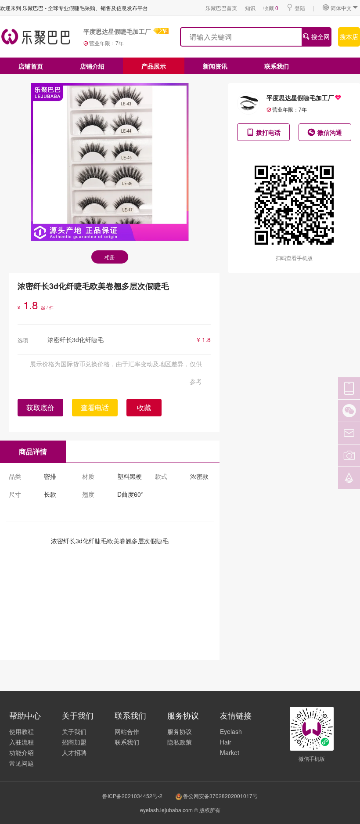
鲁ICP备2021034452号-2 (132, 795)
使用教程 (21, 731)
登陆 (300, 7)
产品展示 (153, 65)
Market (229, 752)
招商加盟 (74, 741)
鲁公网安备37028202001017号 (220, 795)
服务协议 (179, 731)
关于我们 (74, 731)
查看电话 (95, 407)
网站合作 (127, 731)
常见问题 (21, 763)
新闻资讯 (215, 65)
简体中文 (341, 7)
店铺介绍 (92, 65)
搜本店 (349, 36)
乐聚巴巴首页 (221, 7)
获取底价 (40, 407)
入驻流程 (21, 741)
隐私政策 (179, 741)
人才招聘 (74, 752)
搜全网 (320, 36)
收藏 (270, 7)
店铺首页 (30, 65)
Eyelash (231, 731)
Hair (225, 741)
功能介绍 (21, 752)
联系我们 (276, 65)
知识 (250, 7)
